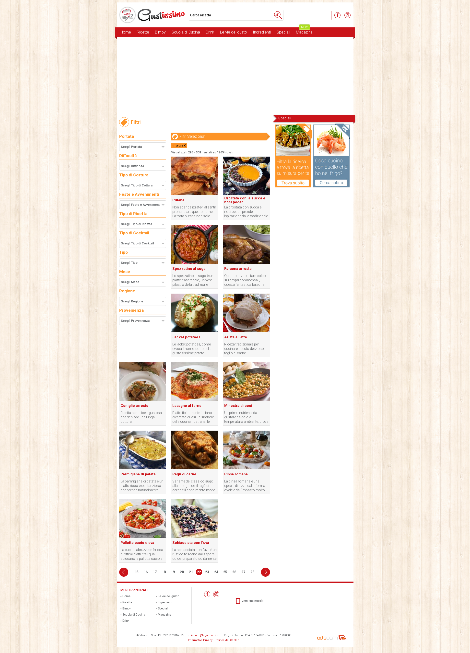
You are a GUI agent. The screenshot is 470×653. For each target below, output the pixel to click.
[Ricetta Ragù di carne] (194, 468)
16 (146, 572)
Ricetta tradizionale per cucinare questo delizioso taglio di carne (244, 348)
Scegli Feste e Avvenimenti (140, 204)
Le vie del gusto (233, 32)
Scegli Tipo (129, 262)
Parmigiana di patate (138, 474)
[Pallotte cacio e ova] (142, 536)
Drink (210, 32)
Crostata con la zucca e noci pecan (244, 200)
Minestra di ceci (238, 405)
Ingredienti (262, 32)
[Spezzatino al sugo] (194, 262)
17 (155, 572)
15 (137, 572)
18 (164, 572)
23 (207, 572)
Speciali (283, 32)
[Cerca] (278, 15)
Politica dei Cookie (227, 640)
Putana (178, 200)
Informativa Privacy (200, 640)
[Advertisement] (235, 75)
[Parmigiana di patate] (142, 468)
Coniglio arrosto (134, 405)
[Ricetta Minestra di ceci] (246, 399)
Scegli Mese (130, 282)
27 (243, 572)
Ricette (143, 32)
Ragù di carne (184, 474)
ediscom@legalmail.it (202, 635)
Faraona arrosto (238, 268)
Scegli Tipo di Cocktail (137, 243)
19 (173, 572)
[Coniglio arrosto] (142, 399)
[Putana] (194, 194)
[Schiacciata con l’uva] (194, 536)
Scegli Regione (132, 301)
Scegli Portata (131, 147)
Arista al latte (235, 337)
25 (225, 572)
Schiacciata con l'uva (190, 542)
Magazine (304, 30)
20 (182, 572)
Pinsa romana (236, 474)
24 (216, 572)
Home (125, 32)
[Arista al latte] (246, 331)
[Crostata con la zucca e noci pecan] (246, 194)
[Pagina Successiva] (265, 572)
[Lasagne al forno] (194, 399)
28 (252, 572)
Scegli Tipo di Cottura (137, 185)
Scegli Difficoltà (132, 166)
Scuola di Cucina (186, 32)
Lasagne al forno (186, 405)
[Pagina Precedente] (123, 572)
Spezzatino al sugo (189, 268)
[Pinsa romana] (246, 468)
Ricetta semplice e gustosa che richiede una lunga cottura (141, 417)
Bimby (160, 32)
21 (191, 572)
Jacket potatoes (186, 337)
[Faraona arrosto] (246, 262)
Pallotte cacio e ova (137, 542)
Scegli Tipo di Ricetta (136, 224)
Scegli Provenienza (135, 320)
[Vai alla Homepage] (153, 15)
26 (234, 572)
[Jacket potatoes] (194, 331)
